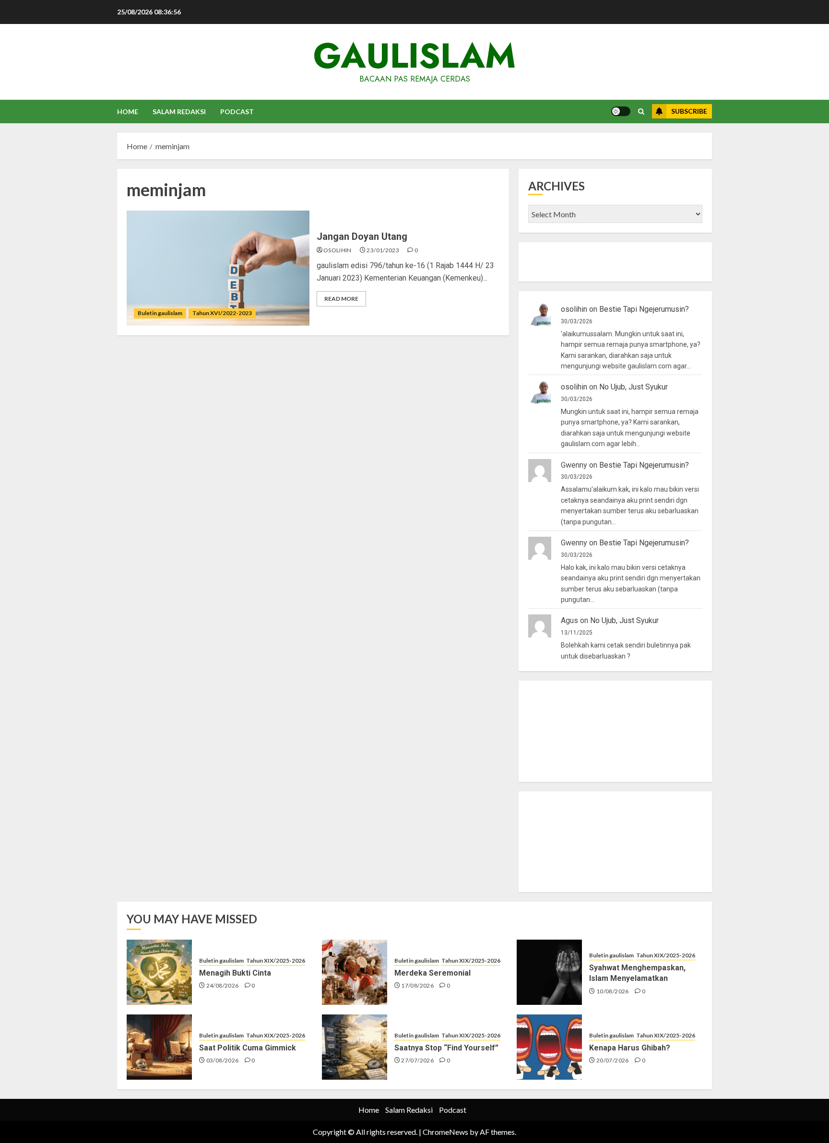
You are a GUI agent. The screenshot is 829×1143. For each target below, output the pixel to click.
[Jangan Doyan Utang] (218, 268)
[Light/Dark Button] (620, 111)
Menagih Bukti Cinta (235, 973)
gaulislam (414, 56)
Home (127, 111)
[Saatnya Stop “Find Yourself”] (354, 1047)
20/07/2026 (612, 1060)
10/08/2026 (612, 991)
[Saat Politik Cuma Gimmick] (159, 1047)
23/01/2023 (383, 250)
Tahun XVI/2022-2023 (222, 313)
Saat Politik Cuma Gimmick (247, 1047)
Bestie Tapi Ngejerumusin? (644, 309)
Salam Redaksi (179, 111)
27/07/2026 (417, 1060)
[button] (641, 111)
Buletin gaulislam (160, 313)
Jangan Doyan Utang (362, 236)
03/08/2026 (222, 1060)
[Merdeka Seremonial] (354, 972)
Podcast (237, 111)
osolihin (337, 250)
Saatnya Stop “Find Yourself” (446, 1047)
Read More (341, 298)
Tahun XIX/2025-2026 (275, 960)
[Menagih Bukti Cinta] (159, 972)
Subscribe (689, 111)
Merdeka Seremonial (432, 973)
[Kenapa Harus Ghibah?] (549, 1047)
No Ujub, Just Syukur (633, 386)
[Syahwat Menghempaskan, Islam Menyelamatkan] (549, 972)
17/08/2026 (417, 985)
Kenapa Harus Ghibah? (629, 1047)
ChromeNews (445, 1131)
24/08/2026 (222, 985)
